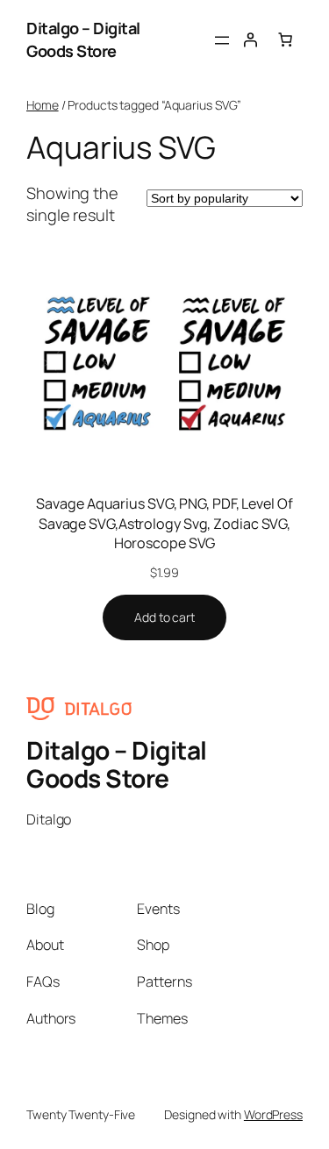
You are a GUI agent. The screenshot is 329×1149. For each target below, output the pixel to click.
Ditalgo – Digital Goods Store (83, 39)
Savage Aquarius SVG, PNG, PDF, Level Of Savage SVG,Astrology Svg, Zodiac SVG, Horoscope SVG (164, 523)
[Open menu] (221, 40)
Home (42, 104)
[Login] (250, 39)
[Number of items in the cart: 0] (285, 39)
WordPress (273, 1114)
